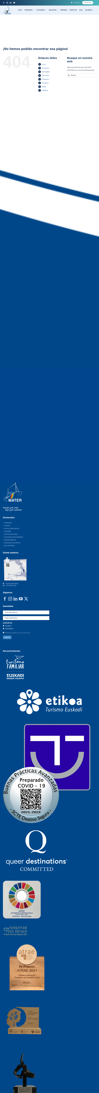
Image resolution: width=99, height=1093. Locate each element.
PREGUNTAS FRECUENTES (12, 543)
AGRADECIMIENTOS (10, 540)
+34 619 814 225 (11, 585)
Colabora (45, 90)
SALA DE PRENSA (9, 545)
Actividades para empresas (13, 537)
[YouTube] (21, 599)
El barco (7, 525)
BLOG (44, 87)
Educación (45, 75)
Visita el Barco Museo (11, 528)
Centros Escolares (11, 534)
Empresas (45, 79)
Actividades (46, 72)
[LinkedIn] (15, 599)
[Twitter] (26, 599)
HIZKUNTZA (7, 623)
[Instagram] (10, 599)
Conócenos (45, 68)
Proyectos (45, 83)
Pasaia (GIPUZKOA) (12, 583)
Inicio (44, 64)
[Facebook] (5, 599)
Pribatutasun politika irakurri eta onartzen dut (17, 633)
